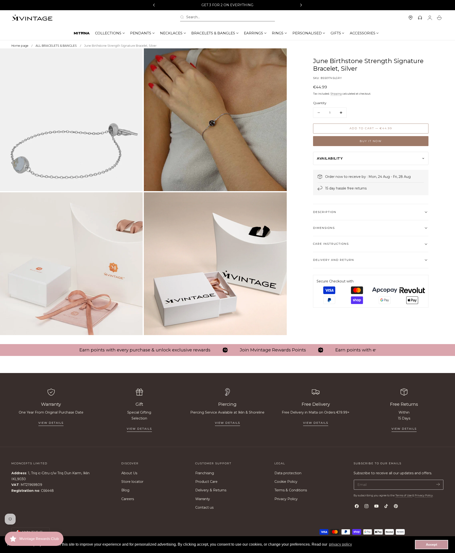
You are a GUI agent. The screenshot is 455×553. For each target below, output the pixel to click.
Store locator (132, 481)
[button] (227, 18)
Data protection (287, 473)
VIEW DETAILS (139, 428)
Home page (19, 45)
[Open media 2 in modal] (278, 57)
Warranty (202, 499)
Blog (125, 490)
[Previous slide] (154, 5)
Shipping (336, 93)
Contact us (204, 507)
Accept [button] (431, 544)
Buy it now (371, 141)
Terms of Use (403, 495)
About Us (129, 473)
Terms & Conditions (290, 490)
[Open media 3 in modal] (134, 201)
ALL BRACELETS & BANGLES (56, 45)
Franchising (204, 473)
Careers (127, 499)
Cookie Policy (285, 481)
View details (51, 422)
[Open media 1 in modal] (134, 57)
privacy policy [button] (340, 544)
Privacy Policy (286, 499)
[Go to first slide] (301, 5)
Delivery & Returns (210, 490)
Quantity (319, 103)
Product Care (206, 481)
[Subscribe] (438, 484)
